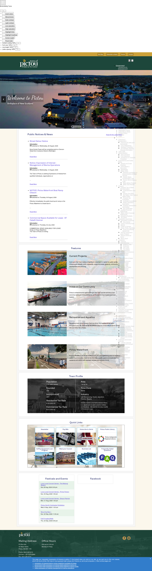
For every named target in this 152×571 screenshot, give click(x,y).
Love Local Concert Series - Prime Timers (55, 492)
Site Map (100, 54)
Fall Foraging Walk (47, 519)
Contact (131, 54)
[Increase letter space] (19, 49)
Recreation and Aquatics (82, 317)
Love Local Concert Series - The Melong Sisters (54, 484)
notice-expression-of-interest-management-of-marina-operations (54, 568)
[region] (76, 99)
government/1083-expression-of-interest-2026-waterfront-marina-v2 (55, 565)
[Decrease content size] (17, 43)
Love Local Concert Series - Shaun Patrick (55, 499)
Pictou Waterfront (78, 349)
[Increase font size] (16, 45)
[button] (3, 99)
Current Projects (78, 256)
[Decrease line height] (14, 47)
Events (123, 54)
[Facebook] (129, 60)
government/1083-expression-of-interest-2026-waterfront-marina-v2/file (56, 566)
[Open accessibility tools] (3, 2)
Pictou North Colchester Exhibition (52, 505)
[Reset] (1, 11)
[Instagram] (132, 60)
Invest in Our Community (82, 286)
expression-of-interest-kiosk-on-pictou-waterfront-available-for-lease (55, 563)
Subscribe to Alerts (112, 54)
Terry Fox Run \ (46, 512)
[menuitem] (121, 65)
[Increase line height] (17, 47)
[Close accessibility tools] (4, 11)
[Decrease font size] (13, 45)
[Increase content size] (19, 43)
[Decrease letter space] (16, 49)
